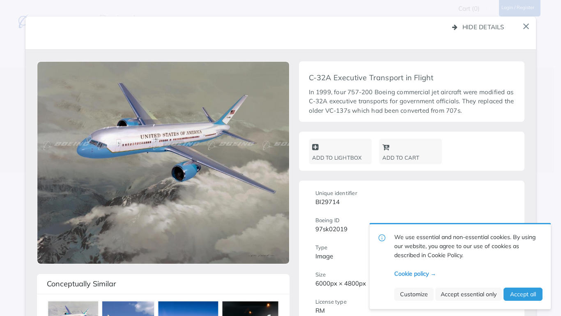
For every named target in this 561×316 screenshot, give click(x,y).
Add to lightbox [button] (337, 157)
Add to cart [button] (401, 157)
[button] (526, 26)
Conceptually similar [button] (81, 283)
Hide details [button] (483, 27)
